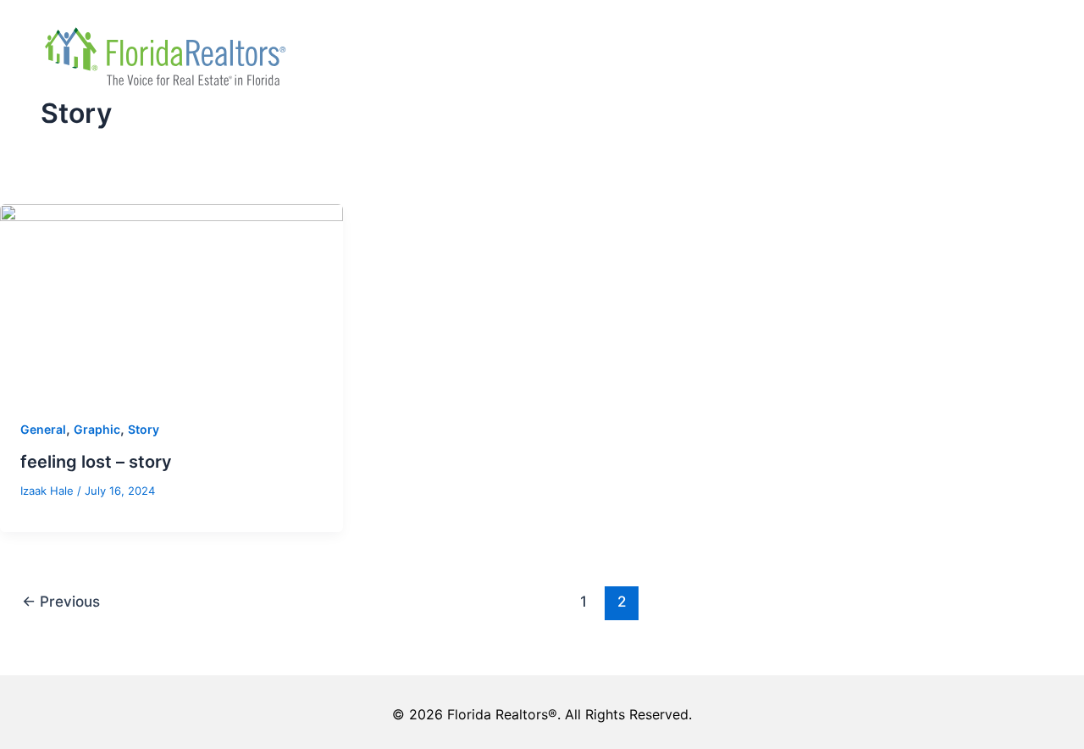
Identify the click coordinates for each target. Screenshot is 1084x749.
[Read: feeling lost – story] (171, 299)
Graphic (97, 429)
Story (143, 429)
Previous (61, 601)
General (43, 429)
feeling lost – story (96, 462)
